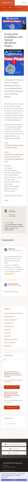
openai (6, 226)
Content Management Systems (12, 313)
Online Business (8, 326)
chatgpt (20, 224)
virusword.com (7, 2)
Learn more (4, 477)
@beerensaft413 (13, 284)
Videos (11, 222)
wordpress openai (13, 228)
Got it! (14, 480)
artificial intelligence (12, 224)
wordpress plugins (9, 229)
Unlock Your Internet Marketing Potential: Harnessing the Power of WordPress (12, 394)
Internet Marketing (9, 319)
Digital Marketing (8, 316)
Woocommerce (8, 342)
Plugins (6, 329)
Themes (6, 332)
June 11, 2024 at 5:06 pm (14, 250)
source (6, 200)
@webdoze (11, 248)
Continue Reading (13, 387)
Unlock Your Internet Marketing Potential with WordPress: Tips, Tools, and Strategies (12, 374)
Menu (25, 2)
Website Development (10, 339)
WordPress (7, 346)
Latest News (7, 323)
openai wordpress (13, 226)
